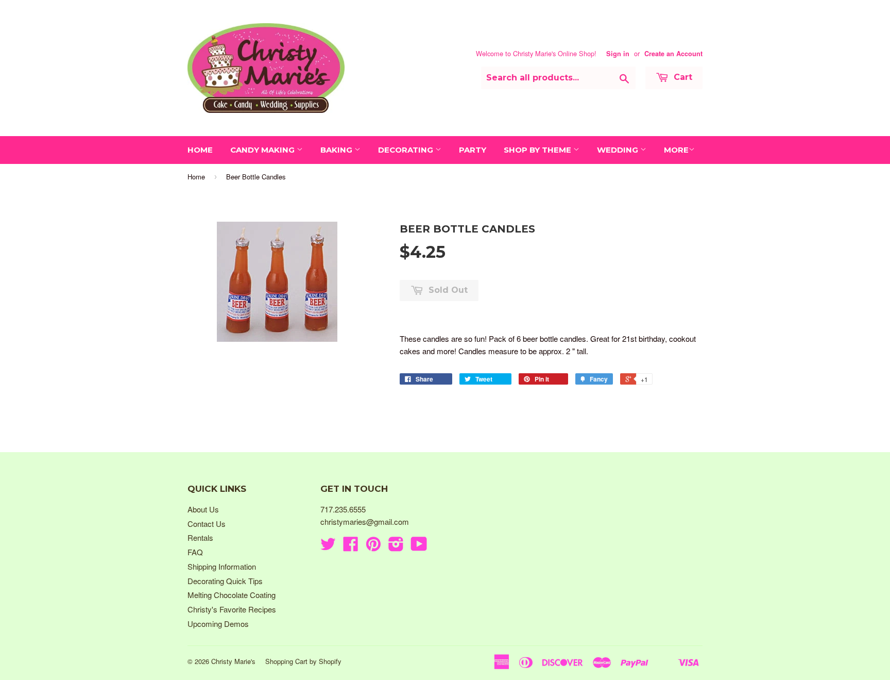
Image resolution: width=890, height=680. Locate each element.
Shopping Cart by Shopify (303, 661)
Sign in (617, 53)
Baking (337, 150)
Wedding (618, 150)
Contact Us (206, 523)
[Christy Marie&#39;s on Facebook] (350, 546)
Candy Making (263, 150)
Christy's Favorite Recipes (231, 609)
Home (200, 150)
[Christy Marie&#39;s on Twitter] (328, 546)
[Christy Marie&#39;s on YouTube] (419, 546)
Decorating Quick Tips (225, 580)
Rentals (200, 537)
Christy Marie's (233, 661)
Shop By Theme (538, 150)
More (676, 150)
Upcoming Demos (218, 623)
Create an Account (673, 53)
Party (472, 150)
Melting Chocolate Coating (231, 594)
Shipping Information (221, 566)
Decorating (406, 150)
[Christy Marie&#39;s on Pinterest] (373, 546)
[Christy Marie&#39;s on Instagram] (396, 546)
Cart (681, 77)
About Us (203, 509)
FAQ (195, 551)
